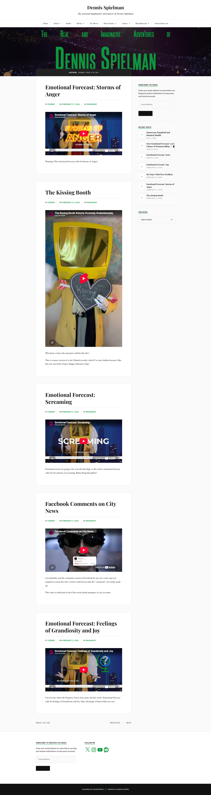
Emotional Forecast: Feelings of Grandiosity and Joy (81, 627)
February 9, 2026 (70, 412)
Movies (79, 23)
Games (125, 23)
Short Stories (109, 23)
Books (68, 23)
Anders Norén (122, 789)
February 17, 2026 (71, 104)
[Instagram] (94, 750)
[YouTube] (100, 750)
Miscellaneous (141, 23)
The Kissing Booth (68, 192)
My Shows (94, 23)
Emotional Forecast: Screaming (70, 398)
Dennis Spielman (105, 7)
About (55, 23)
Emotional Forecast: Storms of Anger (83, 90)
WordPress (98, 789)
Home (45, 23)
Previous (115, 723)
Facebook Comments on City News (80, 507)
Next (129, 723)
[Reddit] (106, 750)
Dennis (51, 104)
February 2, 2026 (70, 640)
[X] (87, 750)
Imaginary (92, 104)
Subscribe (145, 113)
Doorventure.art (161, 23)
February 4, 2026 (70, 521)
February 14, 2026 (71, 202)
